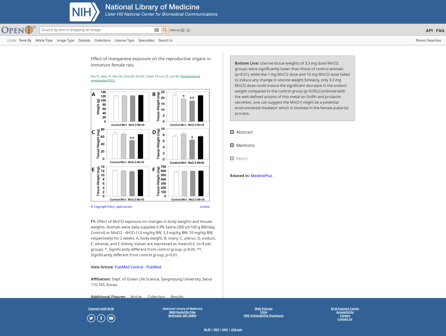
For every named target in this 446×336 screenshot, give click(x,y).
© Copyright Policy (103, 207)
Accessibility (345, 312)
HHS (225, 330)
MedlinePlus (261, 175)
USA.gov (236, 330)
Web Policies (263, 309)
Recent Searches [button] (428, 40)
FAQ (440, 30)
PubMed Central (129, 267)
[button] (25, 40)
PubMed (153, 267)
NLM (207, 330)
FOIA (263, 312)
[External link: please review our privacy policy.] (91, 318)
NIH (216, 330)
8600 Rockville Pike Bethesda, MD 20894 (182, 314)
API (429, 30)
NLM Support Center (345, 309)
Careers (345, 316)
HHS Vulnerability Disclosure (264, 316)
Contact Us (345, 319)
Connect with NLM (101, 309)
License (205, 207)
